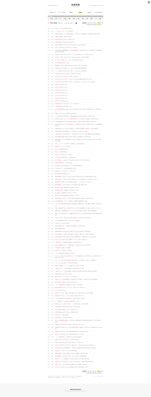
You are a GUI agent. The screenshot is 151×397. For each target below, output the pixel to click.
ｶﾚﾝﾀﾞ (61, 18)
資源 (83, 18)
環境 (65, 18)
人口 (96, 18)
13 (90, 24)
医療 (52, 18)
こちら (68, 377)
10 (102, 22)
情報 (91, 18)
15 (93, 24)
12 (88, 24)
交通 (78, 18)
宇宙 (56, 18)
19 (100, 24)
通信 (100, 18)
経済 (74, 18)
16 (95, 24)
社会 (87, 18)
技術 (69, 18)
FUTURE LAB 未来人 (100, 376)
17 (97, 24)
